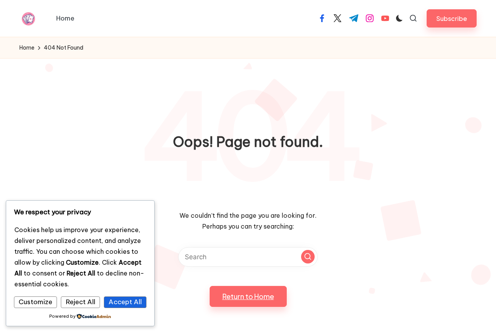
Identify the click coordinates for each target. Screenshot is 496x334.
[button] (452, 18)
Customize (35, 302)
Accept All (125, 302)
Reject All (80, 302)
